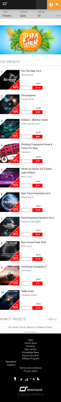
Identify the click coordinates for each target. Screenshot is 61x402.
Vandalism (26, 152)
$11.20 (38, 259)
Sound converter (30, 355)
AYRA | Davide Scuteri (30, 123)
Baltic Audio (26, 176)
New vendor (31, 349)
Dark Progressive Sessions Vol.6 (37, 217)
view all (52, 319)
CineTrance (26, 270)
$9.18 (38, 234)
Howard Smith (27, 99)
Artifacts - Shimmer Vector (34, 119)
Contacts (30, 346)
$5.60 (38, 161)
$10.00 (38, 308)
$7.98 (38, 112)
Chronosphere (28, 95)
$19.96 (38, 88)
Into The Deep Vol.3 (31, 70)
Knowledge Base (30, 352)
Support (11, 364)
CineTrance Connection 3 (34, 266)
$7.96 (38, 283)
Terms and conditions (30, 367)
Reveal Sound (27, 74)
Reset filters (31, 331)
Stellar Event (27, 291)
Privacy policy (31, 370)
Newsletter (11, 361)
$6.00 (38, 186)
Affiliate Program (30, 358)
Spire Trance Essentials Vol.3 (35, 193)
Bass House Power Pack (33, 242)
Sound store (30, 343)
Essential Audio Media (31, 221)
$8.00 (38, 137)
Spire (30, 339)
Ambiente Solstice (29, 295)
